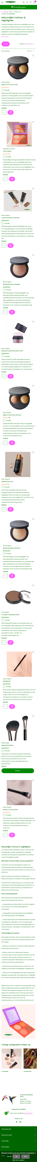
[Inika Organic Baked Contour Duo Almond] (19, 398)
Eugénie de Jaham (9, 149)
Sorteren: (22, 44)
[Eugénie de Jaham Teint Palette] (19, 134)
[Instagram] (20, 1122)
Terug (5, 12)
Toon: (29, 51)
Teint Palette (7, 151)
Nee (25, 1156)
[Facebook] (17, 1122)
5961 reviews (22, 7)
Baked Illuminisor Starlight (11, 284)
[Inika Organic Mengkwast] (19, 664)
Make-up (18, 12)
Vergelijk (7, 90)
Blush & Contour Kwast (10, 810)
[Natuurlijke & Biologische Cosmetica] (10, 2)
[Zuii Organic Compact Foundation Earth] (18, 597)
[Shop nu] (11, 112)
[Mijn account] (27, 2)
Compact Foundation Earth (10, 615)
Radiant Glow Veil (7, 481)
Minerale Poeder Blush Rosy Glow (12, 351)
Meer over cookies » (18, 1160)
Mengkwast (7, 681)
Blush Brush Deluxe (7, 745)
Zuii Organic (5, 612)
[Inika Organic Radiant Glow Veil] (18, 464)
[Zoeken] (23, 2)
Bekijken (17, 771)
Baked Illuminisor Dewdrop (11, 548)
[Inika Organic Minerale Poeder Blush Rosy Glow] (18, 333)
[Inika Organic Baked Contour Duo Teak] (18, 67)
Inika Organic (5, 82)
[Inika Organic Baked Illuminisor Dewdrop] (19, 531)
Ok (16, 1156)
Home (11, 12)
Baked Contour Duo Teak (9, 85)
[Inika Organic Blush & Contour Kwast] (19, 792)
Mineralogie (5, 743)
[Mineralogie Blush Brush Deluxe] (18, 728)
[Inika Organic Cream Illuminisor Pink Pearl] (18, 200)
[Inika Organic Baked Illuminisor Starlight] (19, 267)
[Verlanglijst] (31, 2)
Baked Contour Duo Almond (12, 415)
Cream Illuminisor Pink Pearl (10, 218)
